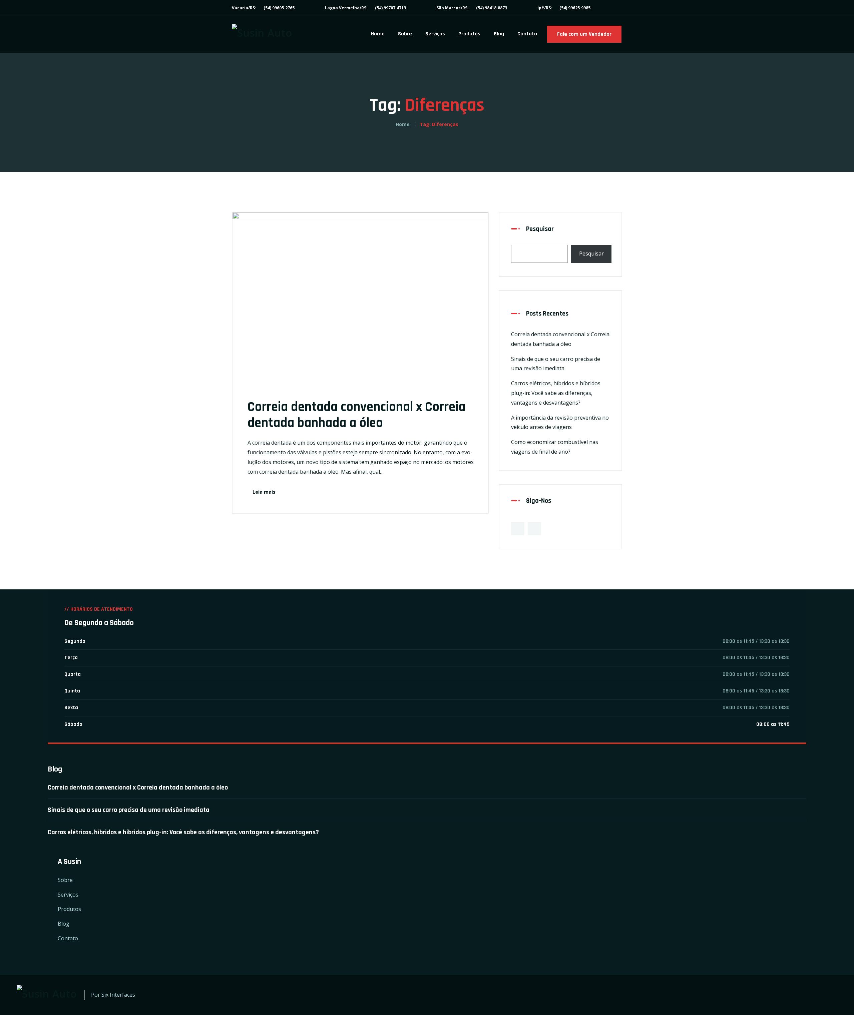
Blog (499, 33)
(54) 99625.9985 (574, 8)
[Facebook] (517, 528)
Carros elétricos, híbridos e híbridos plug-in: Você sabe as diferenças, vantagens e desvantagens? (555, 393)
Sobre (405, 33)
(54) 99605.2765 (279, 8)
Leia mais (264, 492)
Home (378, 33)
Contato (527, 33)
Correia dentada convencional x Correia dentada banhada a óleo (356, 415)
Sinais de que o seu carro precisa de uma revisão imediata (128, 810)
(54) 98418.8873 (491, 8)
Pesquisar (540, 228)
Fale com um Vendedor (584, 34)
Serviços (435, 33)
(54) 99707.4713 (390, 8)
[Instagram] (534, 528)
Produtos (469, 33)
